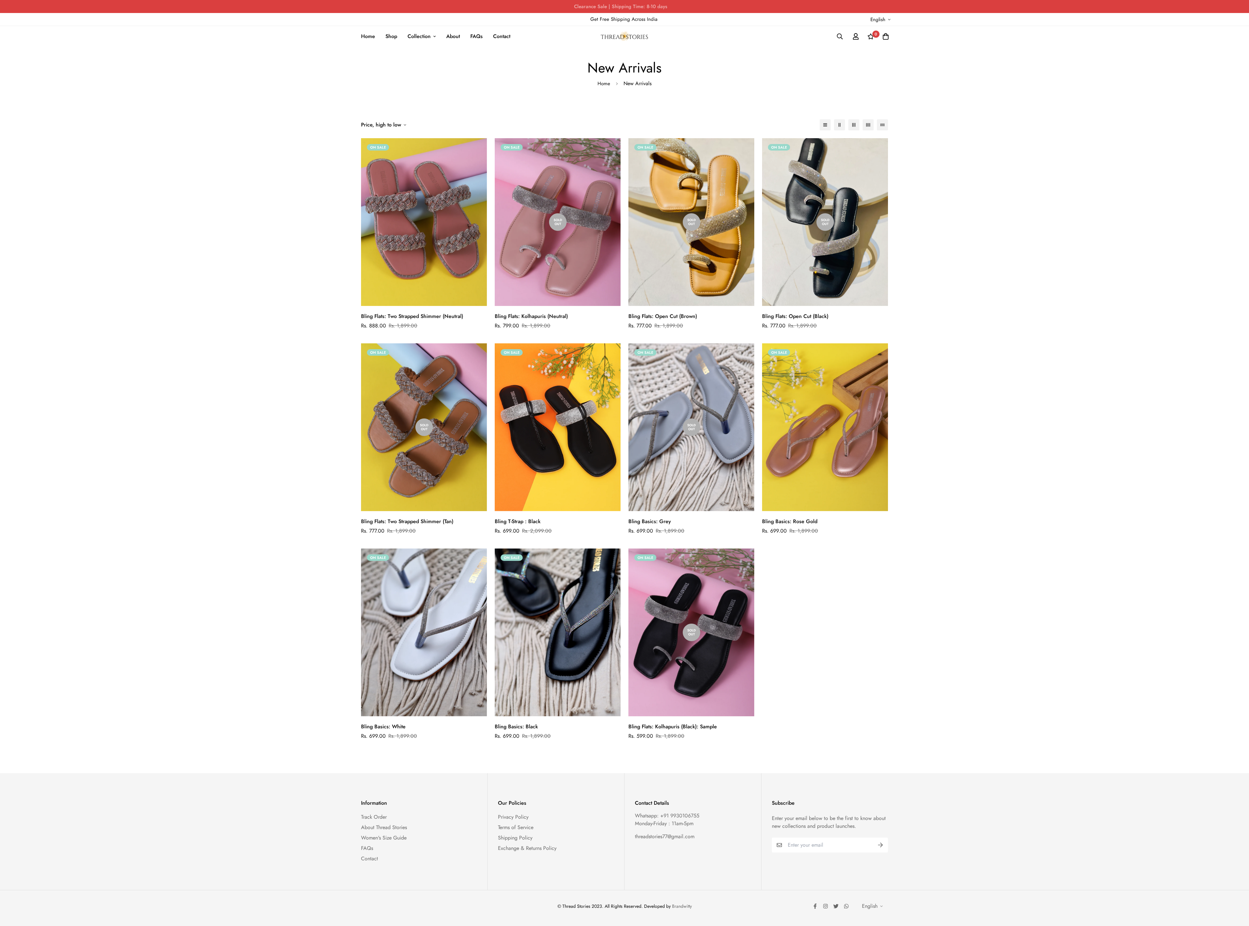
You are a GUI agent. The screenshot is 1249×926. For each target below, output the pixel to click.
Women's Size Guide (384, 837)
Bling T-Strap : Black (518, 521)
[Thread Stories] (624, 36)
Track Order (374, 817)
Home (368, 36)
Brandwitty (682, 906)
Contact (501, 36)
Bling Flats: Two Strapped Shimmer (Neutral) (412, 316)
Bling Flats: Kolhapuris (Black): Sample (672, 726)
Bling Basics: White (383, 726)
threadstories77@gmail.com (664, 836)
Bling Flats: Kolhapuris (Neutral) (531, 316)
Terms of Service (515, 827)
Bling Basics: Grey (649, 521)
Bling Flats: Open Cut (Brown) (662, 316)
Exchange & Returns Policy (527, 848)
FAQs (476, 36)
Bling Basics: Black (516, 726)
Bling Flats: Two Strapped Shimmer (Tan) (407, 521)
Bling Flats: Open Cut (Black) (795, 316)
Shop (391, 36)
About (453, 36)
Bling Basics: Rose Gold (789, 521)
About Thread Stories (384, 827)
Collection (419, 36)
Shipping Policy (515, 837)
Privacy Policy (513, 817)
